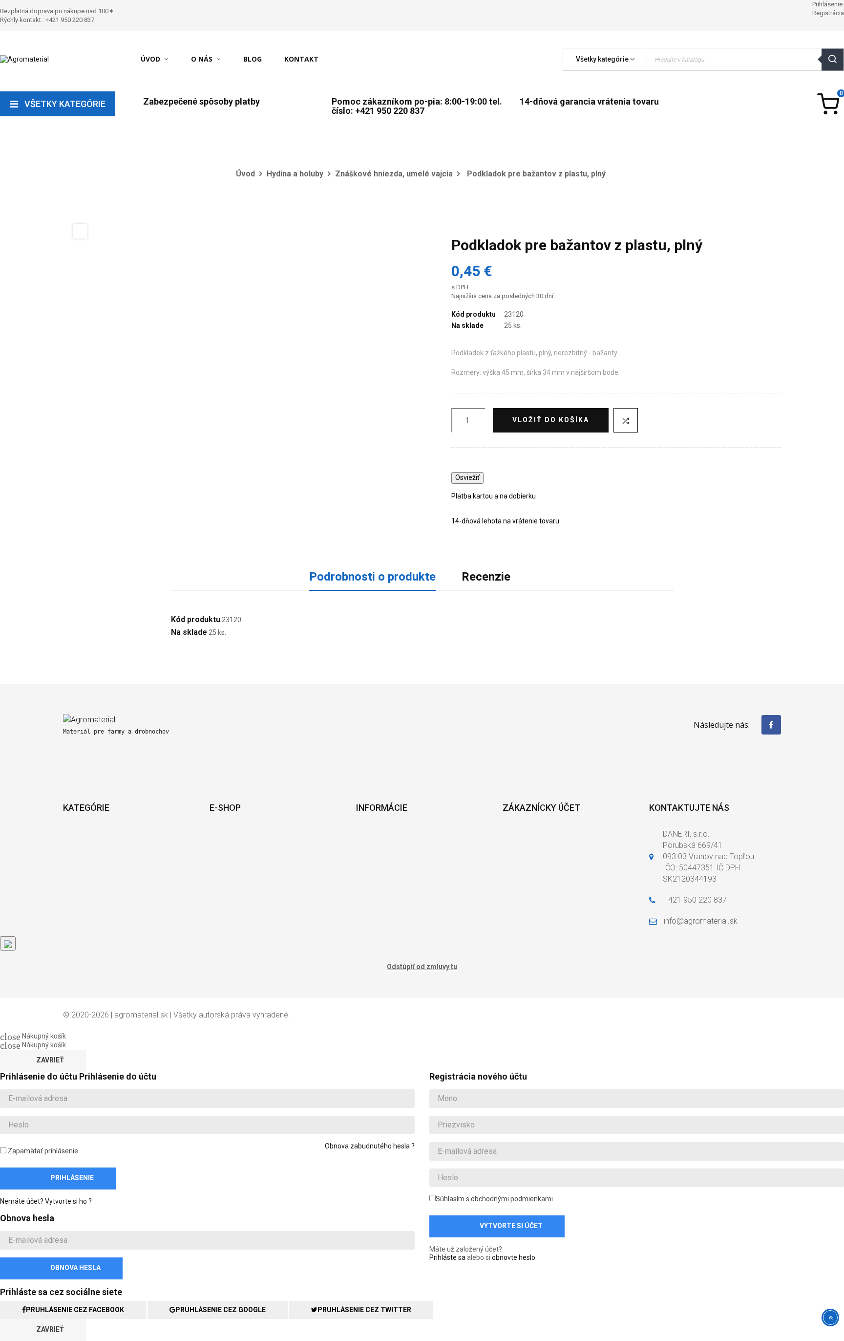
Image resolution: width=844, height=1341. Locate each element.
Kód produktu (473, 314)
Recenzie (486, 577)
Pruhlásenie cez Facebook (75, 1310)
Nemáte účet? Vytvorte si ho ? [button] (46, 1201)
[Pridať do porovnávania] (625, 420)
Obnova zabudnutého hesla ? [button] (370, 1146)
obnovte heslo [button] (513, 1257)
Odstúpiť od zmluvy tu (422, 967)
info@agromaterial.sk (701, 921)
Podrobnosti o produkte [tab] (372, 577)
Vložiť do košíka (550, 420)
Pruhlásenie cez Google (220, 1310)
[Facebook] (771, 725)
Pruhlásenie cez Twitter (364, 1310)
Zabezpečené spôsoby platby (201, 101)
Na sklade (467, 325)
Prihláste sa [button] (447, 1257)
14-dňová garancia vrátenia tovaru (589, 101)
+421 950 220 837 (695, 900)
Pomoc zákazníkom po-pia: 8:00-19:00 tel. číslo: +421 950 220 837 (417, 106)
